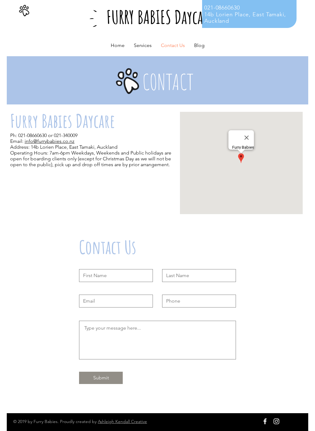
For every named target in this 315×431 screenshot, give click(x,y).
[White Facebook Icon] (265, 421)
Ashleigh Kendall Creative (122, 421)
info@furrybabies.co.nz (49, 141)
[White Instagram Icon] (276, 421)
